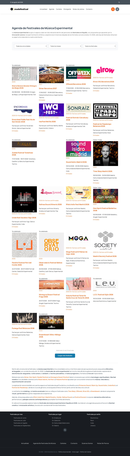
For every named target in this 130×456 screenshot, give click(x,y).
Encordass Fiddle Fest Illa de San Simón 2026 (23, 120)
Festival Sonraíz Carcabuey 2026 (77, 118)
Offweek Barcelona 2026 (76, 84)
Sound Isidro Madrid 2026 (76, 162)
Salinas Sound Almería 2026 (50, 204)
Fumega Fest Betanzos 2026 (23, 328)
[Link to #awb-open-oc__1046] (113, 9)
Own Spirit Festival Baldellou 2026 (104, 209)
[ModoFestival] (19, 8)
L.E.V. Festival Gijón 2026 (103, 294)
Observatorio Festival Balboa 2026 (50, 264)
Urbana (92, 426)
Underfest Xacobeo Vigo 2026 (24, 217)
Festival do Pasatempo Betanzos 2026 (102, 125)
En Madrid (55, 426)
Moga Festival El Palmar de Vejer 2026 (76, 253)
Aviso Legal (75, 452)
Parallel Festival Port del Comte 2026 (22, 264)
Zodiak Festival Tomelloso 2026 (22, 154)
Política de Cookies (85, 452)
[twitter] (119, 2)
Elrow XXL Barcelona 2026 (103, 81)
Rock (92, 420)
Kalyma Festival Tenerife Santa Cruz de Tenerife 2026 (77, 296)
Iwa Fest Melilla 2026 (47, 121)
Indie (92, 423)
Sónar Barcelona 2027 (48, 88)
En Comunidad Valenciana (61, 423)
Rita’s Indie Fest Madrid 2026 (77, 204)
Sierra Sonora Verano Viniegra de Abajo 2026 (24, 87)
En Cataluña (56, 420)
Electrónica (94, 418)
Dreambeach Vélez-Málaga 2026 (50, 335)
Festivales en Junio (20, 418)
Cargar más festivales (65, 355)
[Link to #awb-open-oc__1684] (117, 9)
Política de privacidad (64, 452)
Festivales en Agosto (20, 423)
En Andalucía (56, 418)
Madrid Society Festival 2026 (105, 256)
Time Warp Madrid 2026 (102, 171)
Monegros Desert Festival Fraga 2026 (49, 295)
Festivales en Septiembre (22, 426)
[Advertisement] (65, 56)
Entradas (42, 100)
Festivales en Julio (20, 420)
